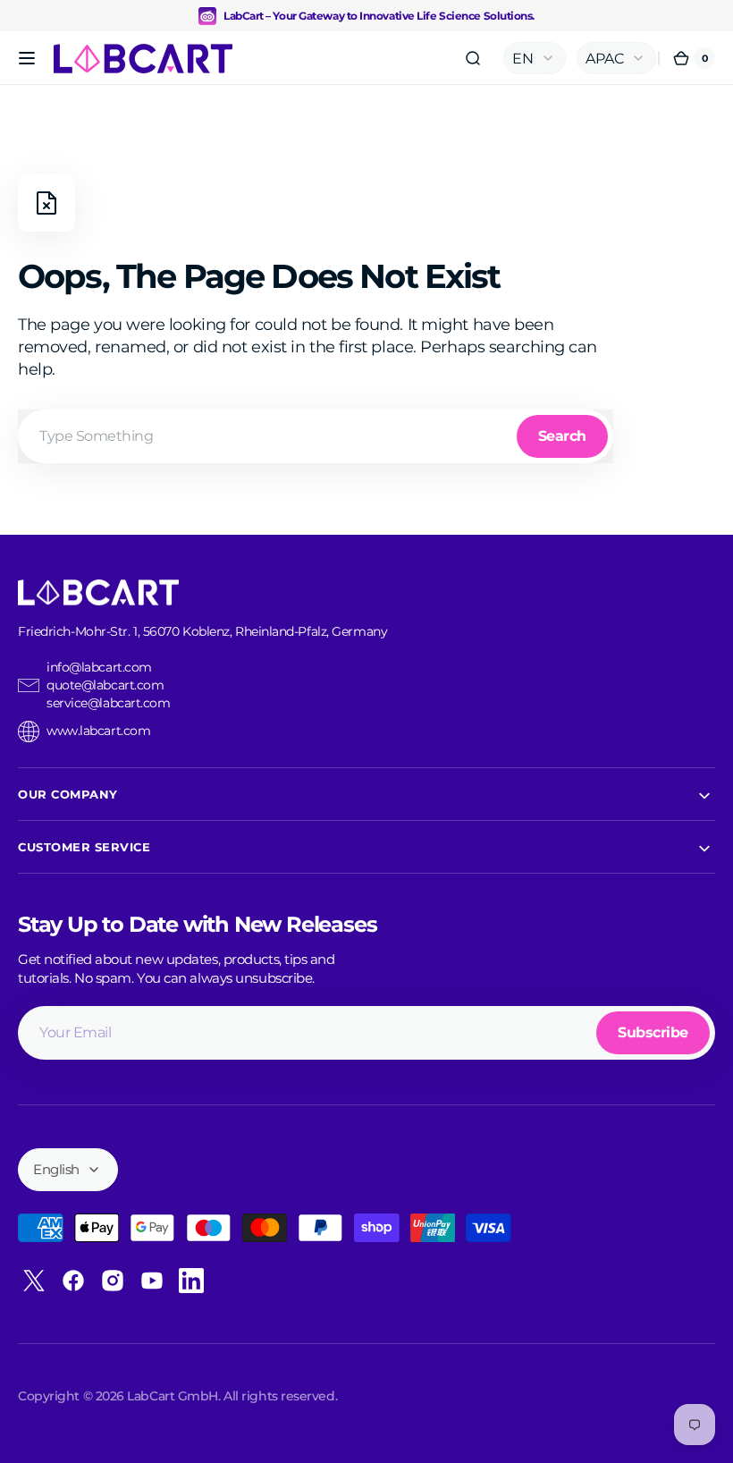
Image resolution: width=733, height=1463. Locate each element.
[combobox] (315, 436)
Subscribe (653, 1032)
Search (562, 435)
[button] (26, 58)
